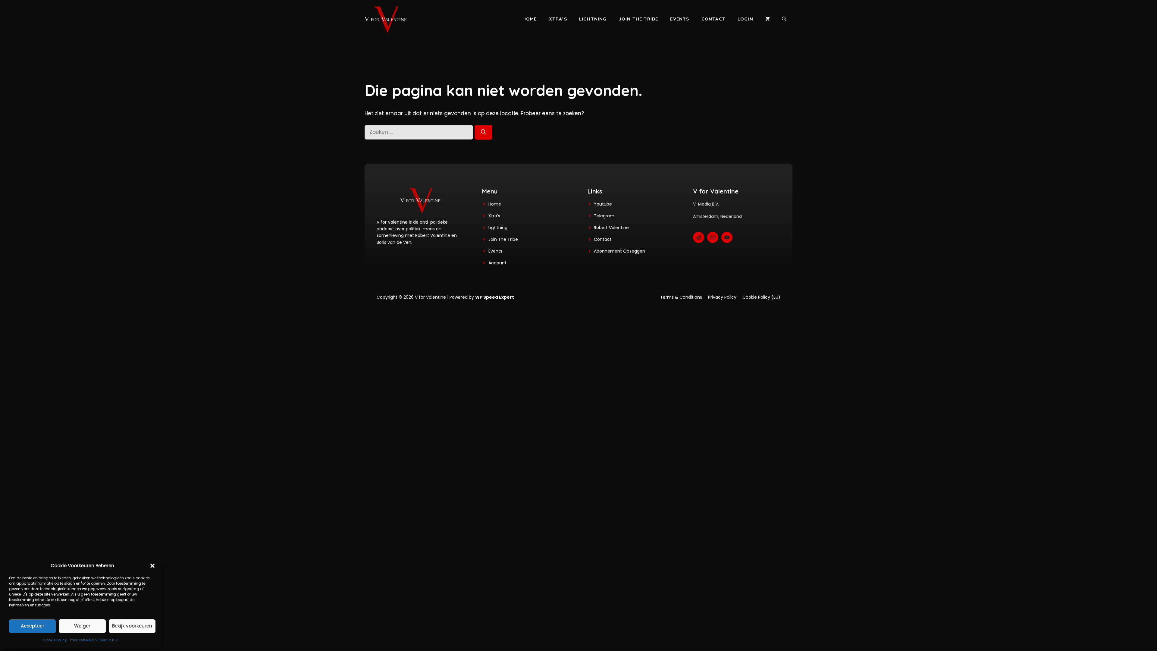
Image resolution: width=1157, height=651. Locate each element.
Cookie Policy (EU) (761, 297)
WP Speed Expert (494, 297)
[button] (152, 566)
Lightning (593, 19)
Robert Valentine (611, 228)
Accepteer (32, 626)
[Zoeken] (483, 132)
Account (497, 263)
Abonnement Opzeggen (619, 251)
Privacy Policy (722, 297)
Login (745, 19)
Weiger (82, 626)
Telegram (604, 216)
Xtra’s (558, 19)
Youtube (603, 204)
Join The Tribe (503, 239)
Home (529, 19)
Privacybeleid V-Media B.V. (94, 640)
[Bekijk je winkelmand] (767, 19)
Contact (713, 19)
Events (679, 19)
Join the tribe (638, 19)
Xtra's (494, 216)
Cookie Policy (55, 640)
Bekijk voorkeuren (132, 626)
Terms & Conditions (681, 297)
